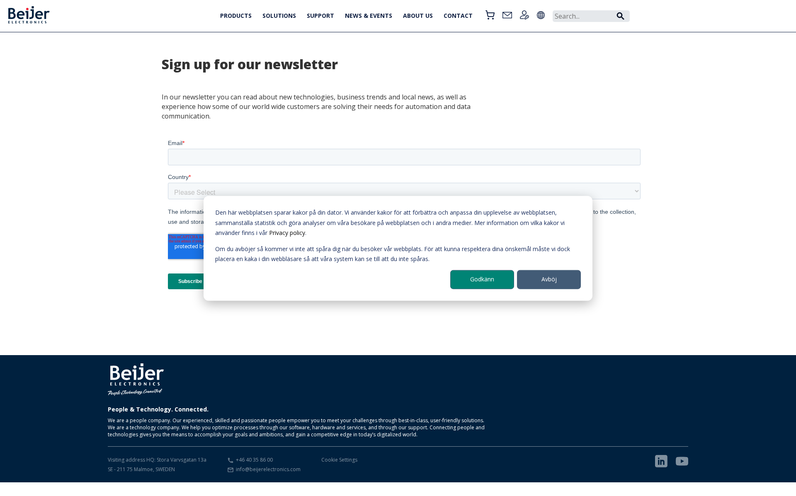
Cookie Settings (339, 459)
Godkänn (482, 279)
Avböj (549, 279)
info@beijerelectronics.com (268, 469)
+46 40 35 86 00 (254, 459)
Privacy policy (287, 232)
